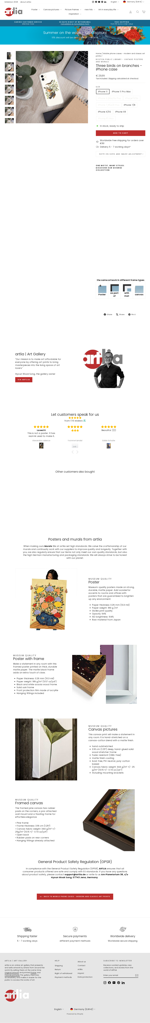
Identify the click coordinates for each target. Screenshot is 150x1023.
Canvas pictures (51, 9)
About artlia (25, 2)
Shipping (112, 78)
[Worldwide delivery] (122, 929)
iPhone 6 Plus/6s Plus (109, 98)
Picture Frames (72, 9)
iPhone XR (120, 111)
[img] (75, 417)
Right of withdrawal (63, 973)
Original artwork (12, 972)
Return (58, 969)
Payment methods (63, 977)
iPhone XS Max (106, 118)
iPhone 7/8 (129, 104)
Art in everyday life (107, 9)
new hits (89, 9)
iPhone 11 (102, 91)
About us (82, 961)
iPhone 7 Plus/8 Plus (108, 104)
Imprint (81, 973)
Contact (81, 965)
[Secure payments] (75, 929)
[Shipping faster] (27, 929)
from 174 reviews (73, 420)
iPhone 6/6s (131, 98)
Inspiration (74, 14)
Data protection (85, 977)
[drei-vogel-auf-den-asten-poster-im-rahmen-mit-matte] (126, 287)
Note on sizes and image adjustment (120, 154)
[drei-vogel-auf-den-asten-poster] (102, 288)
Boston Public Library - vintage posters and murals (119, 60)
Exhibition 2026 (11, 2)
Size (98, 87)
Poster (35, 9)
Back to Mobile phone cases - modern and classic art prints (76, 896)
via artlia (24, 379)
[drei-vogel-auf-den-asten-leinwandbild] (139, 288)
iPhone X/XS (104, 111)
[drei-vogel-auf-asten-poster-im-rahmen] (114, 287)
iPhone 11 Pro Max (121, 91)
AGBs (80, 969)
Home (98, 53)
